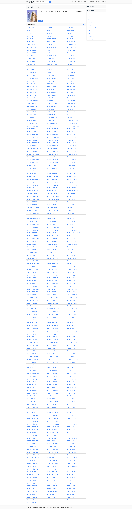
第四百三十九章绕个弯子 (72, 429)
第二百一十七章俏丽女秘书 (33, 230)
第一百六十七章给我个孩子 (53, 182)
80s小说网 (30, 1)
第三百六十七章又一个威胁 (33, 365)
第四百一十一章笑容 (51, 404)
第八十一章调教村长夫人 (72, 100)
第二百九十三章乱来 (51, 294)
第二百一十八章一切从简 (52, 230)
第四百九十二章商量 (51, 480)
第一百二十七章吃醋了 (32, 145)
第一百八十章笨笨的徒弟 (72, 193)
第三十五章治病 (50, 58)
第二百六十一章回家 (71, 266)
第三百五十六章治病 (51, 353)
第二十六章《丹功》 (51, 50)
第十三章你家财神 (31, 38)
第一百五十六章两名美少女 (72, 171)
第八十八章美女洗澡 (31, 109)
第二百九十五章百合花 (32, 297)
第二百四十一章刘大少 (32, 252)
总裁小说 (92, 1)
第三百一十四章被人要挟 (52, 314)
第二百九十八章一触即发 (32, 300)
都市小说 (104, 1)
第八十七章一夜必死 (71, 106)
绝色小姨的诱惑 (91, 36)
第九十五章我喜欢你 (51, 114)
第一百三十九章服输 (31, 157)
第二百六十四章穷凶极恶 (52, 269)
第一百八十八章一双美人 (52, 202)
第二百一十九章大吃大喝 (72, 230)
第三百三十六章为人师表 (72, 334)
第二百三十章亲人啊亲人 (52, 241)
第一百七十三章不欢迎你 (52, 188)
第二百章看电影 (50, 213)
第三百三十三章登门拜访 (72, 331)
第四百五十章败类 (51, 441)
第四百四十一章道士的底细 (53, 432)
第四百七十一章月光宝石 (52, 460)
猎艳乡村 (90, 33)
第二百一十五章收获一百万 (53, 227)
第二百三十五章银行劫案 (32, 247)
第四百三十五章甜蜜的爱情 (53, 426)
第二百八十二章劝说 (71, 283)
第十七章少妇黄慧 (51, 41)
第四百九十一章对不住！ (32, 480)
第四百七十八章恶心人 (72, 466)
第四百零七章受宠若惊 (32, 401)
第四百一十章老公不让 (32, 404)
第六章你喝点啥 (70, 30)
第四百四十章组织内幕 (32, 432)
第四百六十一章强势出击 (32, 452)
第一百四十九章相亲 (51, 165)
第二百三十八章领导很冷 (32, 249)
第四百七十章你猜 (31, 460)
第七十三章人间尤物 (31, 95)
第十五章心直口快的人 (72, 38)
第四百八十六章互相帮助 (52, 474)
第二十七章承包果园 (71, 50)
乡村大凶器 (90, 19)
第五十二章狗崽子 (31, 75)
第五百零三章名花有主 (32, 491)
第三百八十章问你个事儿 (52, 376)
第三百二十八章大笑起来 (32, 328)
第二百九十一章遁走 (71, 292)
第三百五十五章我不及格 (32, 353)
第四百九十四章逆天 (31, 483)
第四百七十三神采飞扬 (32, 463)
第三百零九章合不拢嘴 (72, 308)
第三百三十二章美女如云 (52, 331)
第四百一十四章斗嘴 (51, 407)
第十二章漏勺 (70, 36)
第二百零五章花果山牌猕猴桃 (33, 218)
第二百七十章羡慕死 (31, 275)
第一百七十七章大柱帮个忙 (72, 190)
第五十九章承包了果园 (52, 81)
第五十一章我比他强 (71, 72)
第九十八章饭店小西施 (52, 117)
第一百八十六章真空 (71, 199)
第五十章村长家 (50, 72)
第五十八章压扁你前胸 (32, 81)
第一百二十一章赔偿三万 (32, 140)
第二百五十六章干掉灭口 (72, 263)
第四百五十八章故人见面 (32, 449)
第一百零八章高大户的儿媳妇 (73, 126)
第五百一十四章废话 (71, 500)
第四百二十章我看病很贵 (52, 412)
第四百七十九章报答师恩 (32, 469)
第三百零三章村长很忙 (72, 303)
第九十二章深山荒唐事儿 (52, 112)
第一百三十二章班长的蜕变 (72, 148)
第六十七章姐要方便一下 (32, 89)
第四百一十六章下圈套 (32, 410)
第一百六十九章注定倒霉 (32, 185)
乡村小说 (98, 1)
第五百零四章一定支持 (52, 491)
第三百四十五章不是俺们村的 (73, 342)
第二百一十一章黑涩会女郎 (33, 224)
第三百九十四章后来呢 (72, 387)
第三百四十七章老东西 (52, 345)
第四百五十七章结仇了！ (72, 446)
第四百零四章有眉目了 (32, 398)
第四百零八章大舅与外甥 (52, 401)
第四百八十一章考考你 (72, 469)
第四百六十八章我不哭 (52, 457)
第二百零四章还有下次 (72, 216)
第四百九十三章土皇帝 (72, 480)
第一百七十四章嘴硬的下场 (72, 188)
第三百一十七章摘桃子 (52, 317)
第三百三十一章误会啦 (32, 331)
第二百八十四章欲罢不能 (52, 286)
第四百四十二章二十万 (72, 432)
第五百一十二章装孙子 (32, 500)
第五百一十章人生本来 (52, 497)
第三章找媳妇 (70, 27)
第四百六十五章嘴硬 (51, 455)
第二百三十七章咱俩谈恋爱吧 (73, 247)
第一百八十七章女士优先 (32, 202)
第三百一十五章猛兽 (71, 314)
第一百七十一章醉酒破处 (72, 185)
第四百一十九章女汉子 (32, 412)
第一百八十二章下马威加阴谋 (53, 196)
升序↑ (83, 24)
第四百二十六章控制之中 (52, 418)
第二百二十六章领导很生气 (33, 238)
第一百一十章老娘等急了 (52, 128)
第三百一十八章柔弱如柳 (72, 317)
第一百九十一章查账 (51, 204)
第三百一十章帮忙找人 (32, 311)
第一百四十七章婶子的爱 (72, 162)
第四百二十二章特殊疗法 (32, 415)
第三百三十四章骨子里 (32, 334)
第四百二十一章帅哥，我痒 (72, 412)
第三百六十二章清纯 (51, 359)
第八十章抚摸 (50, 100)
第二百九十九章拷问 (51, 300)
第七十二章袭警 (70, 92)
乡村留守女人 (90, 39)
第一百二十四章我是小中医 (33, 143)
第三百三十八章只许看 (52, 337)
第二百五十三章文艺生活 (72, 261)
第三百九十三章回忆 (51, 387)
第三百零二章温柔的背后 (52, 303)
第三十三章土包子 (71, 55)
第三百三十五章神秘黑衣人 (53, 334)
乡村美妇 (90, 25)
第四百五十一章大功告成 (72, 441)
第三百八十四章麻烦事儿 (72, 379)
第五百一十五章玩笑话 (32, 502)
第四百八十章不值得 (51, 469)
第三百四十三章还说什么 (32, 342)
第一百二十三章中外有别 (72, 140)
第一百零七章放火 (51, 126)
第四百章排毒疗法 (71, 393)
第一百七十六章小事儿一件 (53, 190)
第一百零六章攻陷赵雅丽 (32, 126)
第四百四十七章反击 (51, 438)
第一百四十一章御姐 (71, 157)
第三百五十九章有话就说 (52, 356)
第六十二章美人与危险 (52, 83)
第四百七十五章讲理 (71, 463)
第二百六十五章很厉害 (72, 269)
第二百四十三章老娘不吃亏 (72, 252)
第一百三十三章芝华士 (32, 151)
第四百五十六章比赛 (51, 446)
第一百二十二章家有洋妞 (52, 140)
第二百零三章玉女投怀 (52, 216)
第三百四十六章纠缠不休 (32, 345)
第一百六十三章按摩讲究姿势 (33, 179)
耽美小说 (86, 1)
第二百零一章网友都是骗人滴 (73, 213)
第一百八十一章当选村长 (32, 196)
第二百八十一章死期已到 (52, 283)
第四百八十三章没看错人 (52, 471)
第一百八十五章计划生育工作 (53, 199)
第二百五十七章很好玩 (32, 266)
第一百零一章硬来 (51, 120)
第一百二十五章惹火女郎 (52, 143)
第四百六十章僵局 (71, 449)
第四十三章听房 (30, 67)
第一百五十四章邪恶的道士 (33, 171)
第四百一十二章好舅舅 (72, 404)
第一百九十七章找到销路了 (53, 210)
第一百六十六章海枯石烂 (32, 182)
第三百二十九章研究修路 (52, 328)
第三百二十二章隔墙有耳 (32, 322)
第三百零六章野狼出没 (72, 306)
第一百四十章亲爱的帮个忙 (53, 157)
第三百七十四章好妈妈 (52, 370)
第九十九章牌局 (70, 117)
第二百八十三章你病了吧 (32, 286)
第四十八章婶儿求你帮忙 (72, 69)
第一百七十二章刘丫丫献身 (33, 188)
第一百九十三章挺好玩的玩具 (33, 207)
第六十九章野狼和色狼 (72, 89)
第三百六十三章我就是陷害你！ (73, 359)
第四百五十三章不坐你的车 (53, 443)
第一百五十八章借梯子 (52, 173)
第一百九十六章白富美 (32, 210)
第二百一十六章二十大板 (72, 227)
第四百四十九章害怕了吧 (32, 441)
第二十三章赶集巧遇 (51, 47)
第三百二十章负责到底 (52, 320)
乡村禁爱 (90, 30)
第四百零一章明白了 (31, 396)
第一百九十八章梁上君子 (72, 210)
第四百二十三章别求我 (52, 415)
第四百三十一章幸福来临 (32, 424)
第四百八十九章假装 (51, 477)
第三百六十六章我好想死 (72, 362)
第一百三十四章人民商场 (52, 151)
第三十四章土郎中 (31, 58)
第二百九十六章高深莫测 (52, 297)
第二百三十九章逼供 (51, 249)
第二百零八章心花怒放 (32, 221)
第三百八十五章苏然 (31, 381)
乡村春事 (90, 16)
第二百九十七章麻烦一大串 (72, 297)
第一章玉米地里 (30, 27)
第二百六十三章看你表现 (32, 269)
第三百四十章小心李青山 (32, 339)
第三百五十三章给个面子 (52, 351)
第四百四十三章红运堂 (32, 435)
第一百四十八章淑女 (31, 165)
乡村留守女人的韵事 (92, 28)
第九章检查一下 (70, 33)
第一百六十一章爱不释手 (52, 176)
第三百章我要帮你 (71, 300)
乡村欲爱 (90, 13)
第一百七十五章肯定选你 (32, 190)
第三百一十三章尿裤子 (32, 314)
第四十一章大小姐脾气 (52, 64)
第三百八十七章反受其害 (52, 381)
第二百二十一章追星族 (52, 232)
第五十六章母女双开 (51, 78)
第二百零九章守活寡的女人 (53, 221)
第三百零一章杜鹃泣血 (32, 303)
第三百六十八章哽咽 (51, 365)
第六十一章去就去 (31, 83)
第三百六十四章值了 (31, 362)
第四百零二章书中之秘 (52, 396)
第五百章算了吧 (30, 488)
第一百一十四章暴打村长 (72, 131)
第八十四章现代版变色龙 (72, 103)
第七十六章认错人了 (31, 98)
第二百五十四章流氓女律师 (33, 263)
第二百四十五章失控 (51, 255)
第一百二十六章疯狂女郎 (72, 143)
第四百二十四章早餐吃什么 (72, 415)
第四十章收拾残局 (31, 64)
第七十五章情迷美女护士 (72, 95)
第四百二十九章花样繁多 (52, 421)
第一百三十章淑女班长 (52, 148)
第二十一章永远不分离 (72, 44)
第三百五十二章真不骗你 (32, 351)
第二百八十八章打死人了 (72, 289)
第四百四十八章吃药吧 (72, 438)
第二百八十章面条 (31, 283)
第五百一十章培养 (71, 497)
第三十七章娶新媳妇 (31, 61)
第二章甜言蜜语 (50, 27)
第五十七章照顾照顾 (71, 78)
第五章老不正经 (50, 30)
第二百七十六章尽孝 (71, 277)
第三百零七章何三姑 (31, 308)
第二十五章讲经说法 (31, 50)
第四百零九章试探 (71, 401)
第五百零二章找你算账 (72, 488)
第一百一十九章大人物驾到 (53, 137)
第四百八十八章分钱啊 (32, 477)
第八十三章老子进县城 (52, 103)
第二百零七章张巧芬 (71, 218)
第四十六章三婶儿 (31, 69)
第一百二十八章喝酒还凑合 (53, 145)
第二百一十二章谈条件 (52, 224)
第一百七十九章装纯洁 (52, 193)
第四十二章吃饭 (70, 64)
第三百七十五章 (70, 370)
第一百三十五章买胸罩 (72, 151)
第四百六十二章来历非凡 (52, 452)
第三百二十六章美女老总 (52, 325)
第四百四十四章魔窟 (51, 435)
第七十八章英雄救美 (71, 98)
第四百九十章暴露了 (71, 477)
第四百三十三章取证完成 (72, 424)
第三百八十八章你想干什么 (72, 381)
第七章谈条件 (30, 33)
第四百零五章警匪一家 (52, 398)
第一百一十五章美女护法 (32, 134)
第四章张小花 (30, 30)
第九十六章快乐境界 (71, 114)
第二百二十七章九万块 (52, 238)
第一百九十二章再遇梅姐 (72, 204)
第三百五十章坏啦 (51, 348)
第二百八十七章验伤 (51, 289)
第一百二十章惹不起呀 (72, 137)
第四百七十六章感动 (31, 466)
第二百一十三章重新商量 (72, 224)
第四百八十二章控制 (31, 471)
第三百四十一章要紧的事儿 (53, 339)
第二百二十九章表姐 (31, 241)
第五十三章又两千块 (51, 75)
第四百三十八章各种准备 (52, 429)
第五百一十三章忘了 (51, 500)
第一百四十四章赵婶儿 (72, 159)
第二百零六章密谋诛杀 (52, 218)
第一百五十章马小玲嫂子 (72, 165)
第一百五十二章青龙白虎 (52, 168)
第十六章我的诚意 (31, 41)
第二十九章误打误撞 (51, 53)
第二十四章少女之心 (71, 47)
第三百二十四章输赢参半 (72, 322)
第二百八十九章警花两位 (32, 292)
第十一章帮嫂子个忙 (51, 36)
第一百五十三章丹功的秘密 (72, 168)
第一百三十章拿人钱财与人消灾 (34, 148)
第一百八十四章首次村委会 (33, 199)
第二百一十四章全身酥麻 (32, 227)
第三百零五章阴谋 (51, 306)
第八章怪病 (49, 33)
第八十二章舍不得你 (31, 103)
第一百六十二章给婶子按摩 (72, 176)
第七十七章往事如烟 (51, 98)
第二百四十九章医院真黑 (72, 258)
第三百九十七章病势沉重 (72, 390)
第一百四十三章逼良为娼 (52, 159)
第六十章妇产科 (70, 81)
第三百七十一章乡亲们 (52, 367)
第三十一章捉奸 (30, 55)
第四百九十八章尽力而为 (52, 486)
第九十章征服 (70, 109)
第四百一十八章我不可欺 (72, 410)
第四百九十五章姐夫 (51, 483)
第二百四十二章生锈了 (52, 252)
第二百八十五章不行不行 (72, 286)
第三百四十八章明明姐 (72, 345)
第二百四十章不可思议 (72, 249)
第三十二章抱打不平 (51, 55)
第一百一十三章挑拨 (51, 131)
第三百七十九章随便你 (32, 376)
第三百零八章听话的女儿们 (53, 308)
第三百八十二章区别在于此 (33, 379)
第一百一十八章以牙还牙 (32, 137)
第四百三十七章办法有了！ (33, 429)
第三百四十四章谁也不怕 (52, 342)
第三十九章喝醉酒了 (71, 61)
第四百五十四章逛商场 (72, 443)
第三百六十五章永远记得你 (53, 362)
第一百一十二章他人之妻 (32, 131)
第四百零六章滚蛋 (71, 398)
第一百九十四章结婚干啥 (52, 207)
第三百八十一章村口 (71, 376)
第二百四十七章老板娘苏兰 (33, 258)
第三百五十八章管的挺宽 (32, 356)
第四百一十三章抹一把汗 (32, 407)
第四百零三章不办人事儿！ (72, 396)
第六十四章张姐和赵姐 (32, 86)
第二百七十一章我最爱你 (52, 275)
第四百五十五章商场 (31, 446)
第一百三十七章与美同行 (52, 154)
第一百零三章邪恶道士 (32, 123)
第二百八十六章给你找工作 (33, 289)
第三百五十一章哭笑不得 (72, 348)
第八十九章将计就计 (51, 109)
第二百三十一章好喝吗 (72, 241)
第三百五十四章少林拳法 (72, 351)
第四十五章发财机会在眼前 (72, 67)
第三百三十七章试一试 (32, 337)
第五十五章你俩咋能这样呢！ (33, 78)
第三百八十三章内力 (51, 379)
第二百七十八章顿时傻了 (52, 280)
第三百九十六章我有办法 (52, 390)
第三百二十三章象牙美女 (52, 322)
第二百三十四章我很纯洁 (72, 244)
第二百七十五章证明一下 (52, 277)
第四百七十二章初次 (71, 460)
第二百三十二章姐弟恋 (32, 244)
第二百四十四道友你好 (32, 255)
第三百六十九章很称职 (72, 365)
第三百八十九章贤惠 (31, 384)
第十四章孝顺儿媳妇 (51, 38)
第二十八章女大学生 (31, 53)
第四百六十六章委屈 (71, 455)
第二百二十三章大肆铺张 (32, 235)
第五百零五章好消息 (71, 491)
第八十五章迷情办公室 (32, 106)
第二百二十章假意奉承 (32, 232)
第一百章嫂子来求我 (31, 120)
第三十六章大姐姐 (71, 58)
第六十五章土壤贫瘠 (51, 86)
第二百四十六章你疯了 (72, 255)
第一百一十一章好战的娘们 (72, 128)
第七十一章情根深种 (51, 92)
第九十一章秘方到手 (31, 112)
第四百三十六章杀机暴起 (72, 426)
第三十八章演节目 (51, 61)
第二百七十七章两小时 (32, 280)
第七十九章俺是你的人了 (32, 100)
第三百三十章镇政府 (71, 328)
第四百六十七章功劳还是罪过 (33, 457)
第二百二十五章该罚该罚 (72, 235)
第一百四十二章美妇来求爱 (33, 159)
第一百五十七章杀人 (31, 173)
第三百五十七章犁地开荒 (72, 353)
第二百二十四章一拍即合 (52, 235)
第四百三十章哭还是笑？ (72, 421)
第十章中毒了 (30, 36)
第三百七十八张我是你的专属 (73, 373)
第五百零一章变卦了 (51, 488)
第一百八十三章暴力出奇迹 (72, 196)
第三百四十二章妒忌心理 (72, 339)
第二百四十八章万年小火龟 (53, 258)
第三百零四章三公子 (31, 306)
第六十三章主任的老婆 (72, 83)
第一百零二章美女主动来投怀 (73, 120)
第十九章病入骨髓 (31, 44)
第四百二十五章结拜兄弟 (32, 418)
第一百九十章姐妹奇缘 (32, 204)
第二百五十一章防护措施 (32, 261)
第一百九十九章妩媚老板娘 (33, 213)
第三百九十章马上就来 (52, 384)
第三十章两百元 (70, 53)
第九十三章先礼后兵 (71, 112)
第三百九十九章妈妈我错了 (53, 393)
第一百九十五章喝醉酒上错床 (73, 207)
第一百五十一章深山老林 (32, 168)
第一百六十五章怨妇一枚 (72, 179)
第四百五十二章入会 (31, 443)
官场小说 (80, 1)
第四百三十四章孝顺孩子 (32, 426)
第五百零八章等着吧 (71, 494)
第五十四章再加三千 (71, 75)
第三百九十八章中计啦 (32, 393)
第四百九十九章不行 (71, 486)
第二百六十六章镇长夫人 (32, 272)
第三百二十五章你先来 (32, 325)
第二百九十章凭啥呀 (51, 292)
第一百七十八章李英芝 (32, 193)
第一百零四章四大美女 (52, 123)
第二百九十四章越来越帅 (72, 294)
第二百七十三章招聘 (31, 277)
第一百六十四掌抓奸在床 (52, 179)
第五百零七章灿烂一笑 (52, 494)
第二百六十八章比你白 (52, 272)
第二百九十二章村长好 (32, 294)
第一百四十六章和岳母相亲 (53, 162)
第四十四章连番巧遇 (51, 67)
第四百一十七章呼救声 (52, 410)
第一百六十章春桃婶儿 (32, 176)
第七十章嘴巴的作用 (31, 92)
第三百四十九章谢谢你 (32, 348)
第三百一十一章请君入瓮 (52, 311)
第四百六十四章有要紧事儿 (33, 455)
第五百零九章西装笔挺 (32, 497)
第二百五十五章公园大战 (52, 263)
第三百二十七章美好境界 (72, 325)
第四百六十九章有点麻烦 (72, 457)
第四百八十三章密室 (71, 471)
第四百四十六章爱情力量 (32, 438)
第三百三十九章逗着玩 (72, 337)
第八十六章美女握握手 (52, 106)
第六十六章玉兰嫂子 (71, 86)
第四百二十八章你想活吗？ (33, 421)
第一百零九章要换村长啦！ (33, 128)
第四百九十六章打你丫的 (72, 483)
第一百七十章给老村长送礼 (53, 185)
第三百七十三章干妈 (31, 370)
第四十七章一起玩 (51, 69)
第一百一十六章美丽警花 (52, 134)
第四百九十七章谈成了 (32, 486)
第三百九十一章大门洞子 (72, 384)
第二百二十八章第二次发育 (72, 238)
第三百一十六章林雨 (31, 317)
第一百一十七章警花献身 (72, 134)
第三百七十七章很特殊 (52, 373)
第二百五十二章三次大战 (52, 261)
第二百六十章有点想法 (52, 266)
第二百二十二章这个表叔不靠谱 (73, 232)
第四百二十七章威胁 (71, 418)
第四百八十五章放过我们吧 (33, 474)
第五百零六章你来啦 (31, 494)
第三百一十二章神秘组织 (72, 311)
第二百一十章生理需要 (72, 221)
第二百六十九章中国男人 (72, 272)
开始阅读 (41, 20)
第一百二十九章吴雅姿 (72, 145)
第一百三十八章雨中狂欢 (72, 154)
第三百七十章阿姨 (31, 367)
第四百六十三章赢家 (71, 452)
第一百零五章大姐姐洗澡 (72, 123)
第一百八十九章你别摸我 (72, 202)
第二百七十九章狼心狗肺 (72, 280)
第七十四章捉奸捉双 (51, 95)
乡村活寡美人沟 (91, 22)
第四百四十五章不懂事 (72, 435)
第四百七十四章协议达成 (52, 463)
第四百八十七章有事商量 (72, 474)
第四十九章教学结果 (31, 72)
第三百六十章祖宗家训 (72, 356)
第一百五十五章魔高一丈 (52, 171)
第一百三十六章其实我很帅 (33, 154)
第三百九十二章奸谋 (31, 387)
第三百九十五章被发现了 (32, 390)
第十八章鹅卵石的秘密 (72, 41)
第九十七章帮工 (30, 117)
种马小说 (74, 1)
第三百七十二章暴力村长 (72, 367)
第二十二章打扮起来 (31, 47)
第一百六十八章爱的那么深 (72, 182)
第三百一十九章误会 (31, 320)
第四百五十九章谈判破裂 (52, 449)
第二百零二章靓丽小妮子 (32, 216)
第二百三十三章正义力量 (52, 244)
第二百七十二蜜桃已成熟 (72, 275)
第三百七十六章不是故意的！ (33, 373)
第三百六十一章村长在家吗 (33, 359)
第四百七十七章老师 (51, 466)
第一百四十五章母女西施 (32, 162)
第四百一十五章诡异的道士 (72, 407)
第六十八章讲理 (50, 89)
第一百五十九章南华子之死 (72, 173)
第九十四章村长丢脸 (31, 114)
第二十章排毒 (50, 44)
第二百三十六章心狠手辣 (52, 247)
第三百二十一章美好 (71, 320)
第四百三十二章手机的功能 (53, 424)
